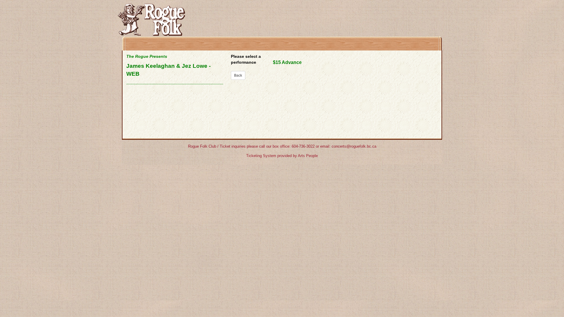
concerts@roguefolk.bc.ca (354, 146)
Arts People (308, 156)
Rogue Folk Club (202, 146)
